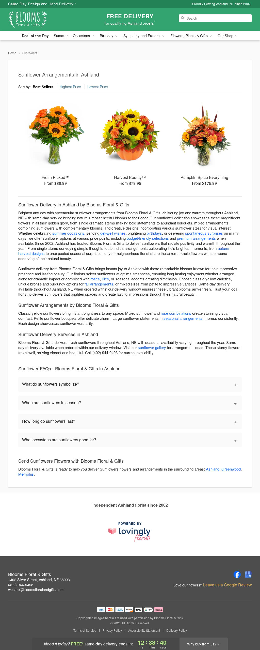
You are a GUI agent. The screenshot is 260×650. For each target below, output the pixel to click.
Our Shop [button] (226, 35)
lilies (105, 278)
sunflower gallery (152, 347)
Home (12, 53)
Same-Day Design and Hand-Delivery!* (42, 3)
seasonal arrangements (183, 318)
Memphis (26, 474)
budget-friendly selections (148, 238)
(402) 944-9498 (20, 584)
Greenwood (231, 469)
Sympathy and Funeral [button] (142, 35)
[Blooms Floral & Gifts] (44, 19)
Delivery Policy (176, 630)
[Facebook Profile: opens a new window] (237, 574)
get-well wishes (113, 233)
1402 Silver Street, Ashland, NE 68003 (39, 579)
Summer (61, 35)
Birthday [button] (107, 35)
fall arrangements (99, 283)
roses (95, 278)
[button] (246, 628)
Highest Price (70, 86)
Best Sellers (43, 86)
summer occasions (68, 233)
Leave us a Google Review (227, 585)
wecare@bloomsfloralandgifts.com (35, 589)
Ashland (212, 469)
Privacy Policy (112, 630)
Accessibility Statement (144, 630)
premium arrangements (196, 238)
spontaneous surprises (204, 233)
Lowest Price (97, 86)
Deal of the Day (35, 35)
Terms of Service (84, 630)
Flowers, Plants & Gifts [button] (189, 35)
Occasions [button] (82, 35)
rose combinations (176, 313)
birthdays (154, 233)
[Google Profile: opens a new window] (248, 574)
